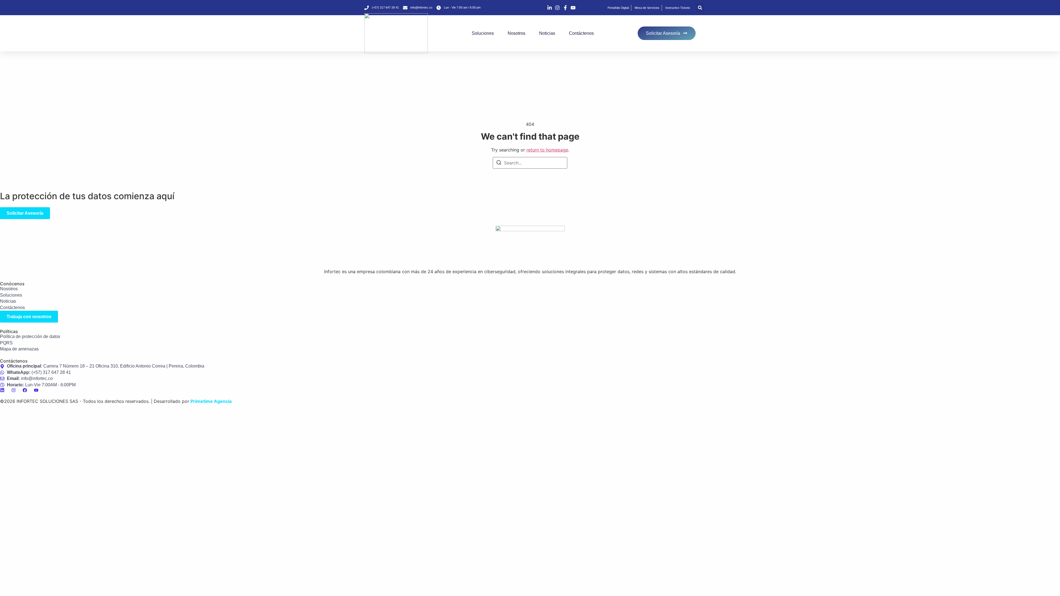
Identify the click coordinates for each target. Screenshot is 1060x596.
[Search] (499, 163)
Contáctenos (581, 33)
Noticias (547, 33)
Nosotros (516, 33)
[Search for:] (530, 163)
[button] (700, 7)
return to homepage (547, 150)
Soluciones (483, 33)
